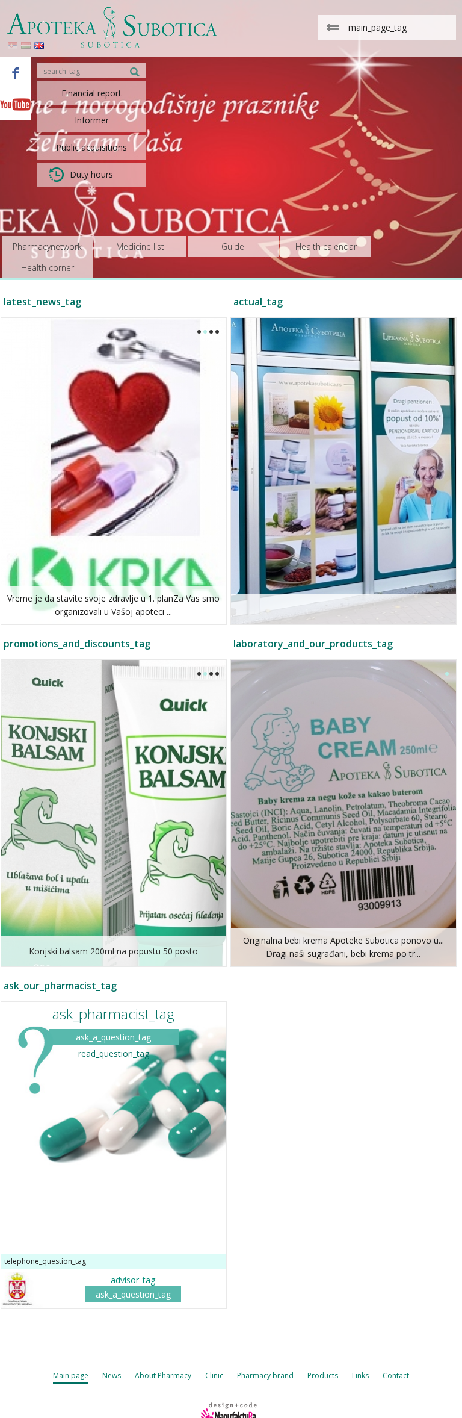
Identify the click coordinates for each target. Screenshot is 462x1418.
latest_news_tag (42, 301)
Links (360, 1375)
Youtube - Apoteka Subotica (15, 104)
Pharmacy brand (265, 1375)
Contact (396, 1375)
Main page (70, 1375)
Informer (92, 120)
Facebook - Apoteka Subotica (15, 73)
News (111, 1375)
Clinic (214, 1375)
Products (322, 1375)
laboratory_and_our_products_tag (313, 643)
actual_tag (258, 301)
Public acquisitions (91, 147)
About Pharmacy (163, 1375)
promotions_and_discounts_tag (77, 643)
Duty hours (91, 174)
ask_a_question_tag (113, 1037)
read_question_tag (113, 1053)
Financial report (91, 93)
